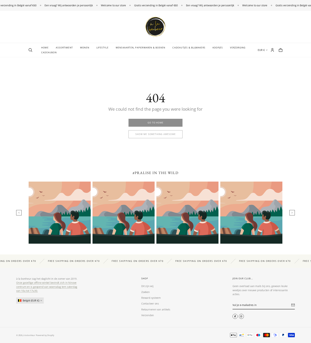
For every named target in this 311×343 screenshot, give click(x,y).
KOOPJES (218, 47)
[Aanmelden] (293, 305)
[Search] (30, 50)
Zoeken (145, 292)
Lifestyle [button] (102, 47)
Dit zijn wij (147, 286)
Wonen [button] (84, 47)
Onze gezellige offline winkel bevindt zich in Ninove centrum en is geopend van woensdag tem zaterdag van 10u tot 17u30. (46, 286)
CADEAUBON (49, 52)
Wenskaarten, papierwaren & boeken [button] (140, 47)
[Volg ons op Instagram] (241, 316)
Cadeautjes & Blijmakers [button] (188, 47)
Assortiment (64, 47)
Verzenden (147, 315)
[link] (155, 123)
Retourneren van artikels (155, 309)
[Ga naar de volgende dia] (292, 212)
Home (45, 47)
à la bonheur (29, 335)
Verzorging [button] (237, 47)
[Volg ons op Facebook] (235, 316)
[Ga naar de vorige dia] (19, 212)
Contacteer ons (150, 303)
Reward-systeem (151, 297)
